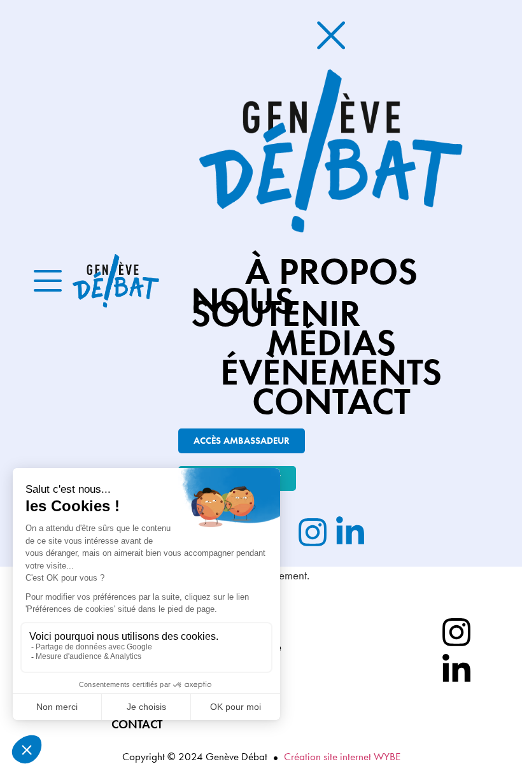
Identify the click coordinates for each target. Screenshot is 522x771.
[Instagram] (456, 632)
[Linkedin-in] (456, 670)
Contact (136, 724)
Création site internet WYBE (342, 756)
